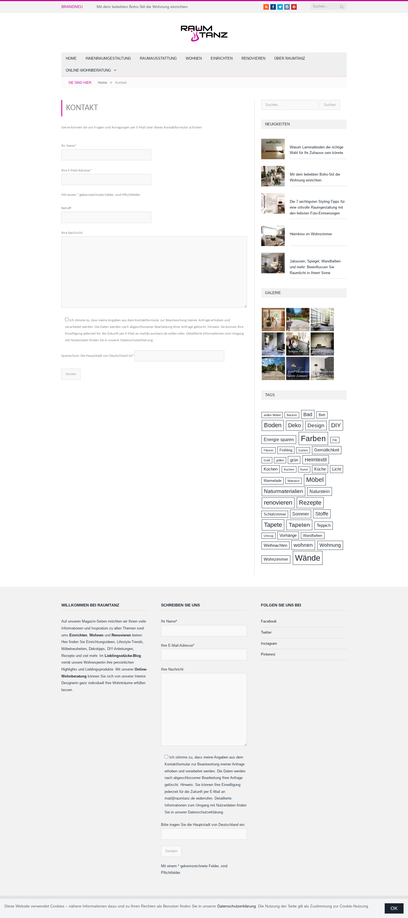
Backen (292, 415)
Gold (267, 460)
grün (294, 460)
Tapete (273, 524)
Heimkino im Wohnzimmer (311, 234)
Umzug (268, 535)
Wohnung (330, 545)
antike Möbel (272, 415)
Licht (336, 469)
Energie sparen (279, 439)
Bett (322, 415)
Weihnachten (275, 545)
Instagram (269, 643)
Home (71, 58)
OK (394, 908)
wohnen (303, 545)
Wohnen (194, 58)
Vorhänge (288, 535)
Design (316, 425)
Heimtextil (316, 459)
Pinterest (268, 654)
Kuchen (289, 469)
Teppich (324, 525)
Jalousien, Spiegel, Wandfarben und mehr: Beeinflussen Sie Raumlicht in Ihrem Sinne (315, 267)
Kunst (304, 469)
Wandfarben (312, 535)
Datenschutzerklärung (236, 906)
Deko (294, 425)
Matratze (293, 480)
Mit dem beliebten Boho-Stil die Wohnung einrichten (142, 6)
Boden (272, 425)
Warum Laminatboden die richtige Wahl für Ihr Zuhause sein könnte (316, 150)
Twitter (266, 632)
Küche (320, 469)
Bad (307, 414)
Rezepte (310, 502)
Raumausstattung (158, 58)
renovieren (278, 502)
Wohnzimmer (276, 559)
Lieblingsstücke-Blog (123, 656)
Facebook (269, 621)
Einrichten (222, 58)
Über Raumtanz (289, 58)
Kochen (271, 469)
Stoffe (321, 514)
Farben (313, 438)
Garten (303, 450)
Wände (307, 557)
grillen (280, 460)
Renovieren (253, 58)
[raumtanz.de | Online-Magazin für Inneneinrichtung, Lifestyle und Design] (204, 31)
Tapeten (299, 525)
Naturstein (319, 491)
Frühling (285, 450)
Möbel (315, 479)
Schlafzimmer (275, 514)
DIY (336, 425)
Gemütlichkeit (326, 450)
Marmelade (272, 481)
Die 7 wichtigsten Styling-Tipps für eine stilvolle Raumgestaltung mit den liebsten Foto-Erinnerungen (317, 207)
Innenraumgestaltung (108, 58)
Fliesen (268, 450)
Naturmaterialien (283, 491)
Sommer (300, 513)
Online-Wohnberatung (88, 70)
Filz (335, 440)
